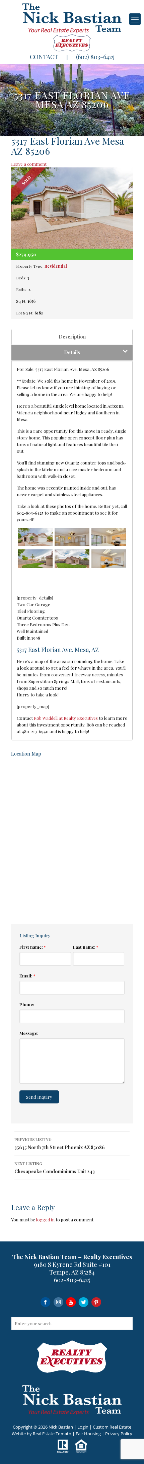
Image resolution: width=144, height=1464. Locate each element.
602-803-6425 (72, 1280)
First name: (32, 947)
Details (72, 352)
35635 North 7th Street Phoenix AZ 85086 (59, 1144)
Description (72, 337)
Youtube (71, 1302)
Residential (56, 266)
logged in (45, 1219)
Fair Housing (88, 1434)
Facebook (45, 1302)
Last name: (85, 947)
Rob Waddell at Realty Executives (66, 718)
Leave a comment (29, 164)
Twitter (83, 1302)
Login (82, 1427)
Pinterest (96, 1302)
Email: (27, 975)
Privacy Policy (118, 1434)
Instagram (58, 1302)
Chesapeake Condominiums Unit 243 (54, 1168)
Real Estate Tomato (52, 1434)
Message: (29, 1033)
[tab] (72, 337)
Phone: (26, 1004)
